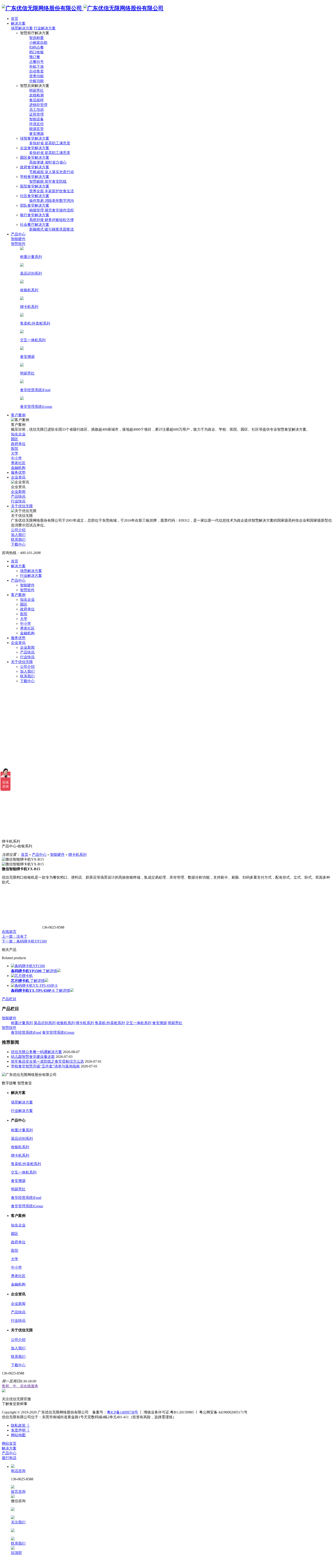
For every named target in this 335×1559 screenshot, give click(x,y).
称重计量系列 (22, 1023)
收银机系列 (66, 1023)
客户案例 (18, 595)
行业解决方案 (45, 28)
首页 (14, 561)
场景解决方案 (22, 28)
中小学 (25, 623)
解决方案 (18, 566)
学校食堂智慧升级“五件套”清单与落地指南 (45, 1066)
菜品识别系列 (45, 1023)
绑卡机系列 (77, 854)
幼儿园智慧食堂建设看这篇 (33, 1057)
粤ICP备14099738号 (122, 1412)
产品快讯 (27, 652)
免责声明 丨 (20, 1430)
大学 (23, 619)
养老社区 (27, 628)
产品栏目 (9, 999)
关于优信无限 (22, 662)
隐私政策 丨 (20, 1425)
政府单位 (27, 609)
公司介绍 (27, 667)
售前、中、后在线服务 (20, 1386)
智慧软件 (27, 590)
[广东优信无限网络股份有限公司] (83, 8)
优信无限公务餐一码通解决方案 (36, 1052)
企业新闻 (27, 647)
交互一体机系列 (138, 1023)
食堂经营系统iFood (26, 1032)
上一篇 (14, 936)
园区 (23, 604)
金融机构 (27, 633)
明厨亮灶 (175, 1023)
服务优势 (18, 638)
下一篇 (24, 941)
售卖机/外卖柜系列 (110, 1023)
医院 (23, 614)
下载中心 (27, 681)
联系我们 (27, 676)
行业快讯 (27, 657)
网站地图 (18, 1435)
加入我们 (27, 671)
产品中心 (18, 580)
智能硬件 (27, 585)
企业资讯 (18, 643)
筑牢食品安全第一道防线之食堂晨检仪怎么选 (47, 1061)
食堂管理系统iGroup (58, 1032)
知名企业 (27, 599)
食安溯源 (159, 1023)
